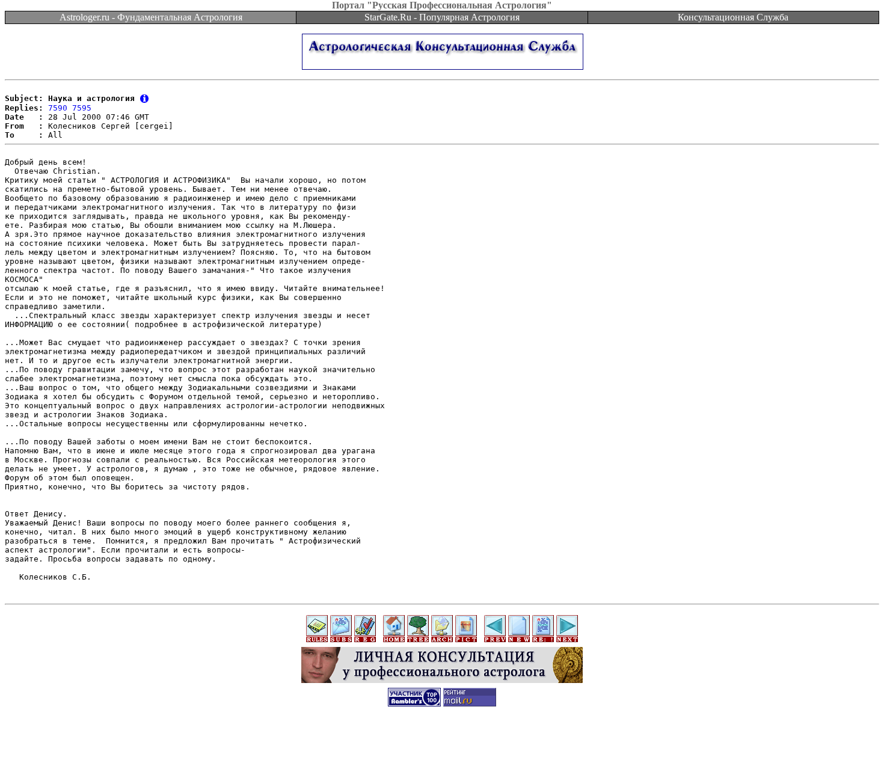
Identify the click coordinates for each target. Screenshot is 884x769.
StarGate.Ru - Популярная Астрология (442, 17)
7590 (57, 107)
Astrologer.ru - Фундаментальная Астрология (151, 17)
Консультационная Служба (733, 17)
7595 (81, 107)
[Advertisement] (442, 742)
